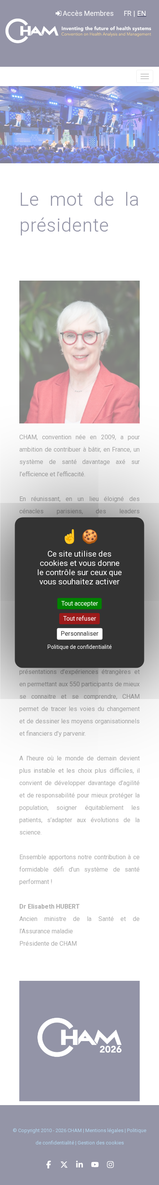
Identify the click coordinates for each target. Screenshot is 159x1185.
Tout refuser (79, 618)
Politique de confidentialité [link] (79, 647)
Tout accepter (79, 603)
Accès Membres (87, 13)
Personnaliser (79, 634)
